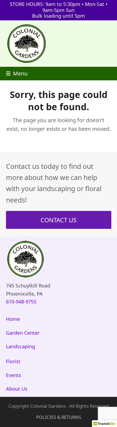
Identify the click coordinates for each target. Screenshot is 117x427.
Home (13, 319)
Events (13, 375)
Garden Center (22, 333)
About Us (16, 388)
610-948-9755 (21, 301)
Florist (13, 361)
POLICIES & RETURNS (58, 417)
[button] (17, 73)
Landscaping (20, 346)
